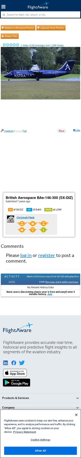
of (34, 209)
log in (26, 255)
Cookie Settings (40, 439)
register (46, 255)
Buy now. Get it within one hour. (62, 281)
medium (8, 131)
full (25, 131)
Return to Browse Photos (19, 27)
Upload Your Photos (52, 27)
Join (49, 294)
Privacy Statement (24, 431)
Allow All (40, 450)
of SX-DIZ (16, 209)
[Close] (76, 415)
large (18, 131)
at (53, 209)
